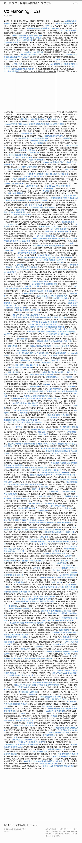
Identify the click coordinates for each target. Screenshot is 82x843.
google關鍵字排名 (38, 284)
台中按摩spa (23, 637)
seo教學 (23, 308)
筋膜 (44, 766)
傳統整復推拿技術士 (37, 291)
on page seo (47, 162)
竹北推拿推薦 (46, 363)
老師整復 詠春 (68, 542)
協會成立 (35, 281)
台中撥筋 (67, 372)
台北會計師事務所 (36, 52)
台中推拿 (15, 267)
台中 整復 (43, 587)
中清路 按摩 (20, 210)
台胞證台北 (64, 699)
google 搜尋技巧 (29, 124)
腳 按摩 (51, 611)
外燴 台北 (71, 475)
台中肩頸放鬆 (31, 520)
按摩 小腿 (49, 26)
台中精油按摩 (47, 332)
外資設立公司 (56, 470)
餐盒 (23, 599)
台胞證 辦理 (47, 207)
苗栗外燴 (22, 742)
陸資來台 (67, 654)
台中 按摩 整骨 (26, 659)
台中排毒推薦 (38, 143)
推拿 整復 (31, 508)
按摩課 (13, 59)
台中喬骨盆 (30, 38)
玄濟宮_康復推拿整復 (19, 69)
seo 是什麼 (56, 186)
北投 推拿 (11, 608)
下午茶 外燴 (38, 35)
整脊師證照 (69, 639)
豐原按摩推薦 (35, 475)
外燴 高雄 (72, 587)
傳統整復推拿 (19, 725)
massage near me (10, 744)
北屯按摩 (58, 532)
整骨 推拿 (64, 174)
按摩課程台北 (12, 551)
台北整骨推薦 (52, 417)
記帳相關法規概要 (20, 179)
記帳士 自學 (8, 43)
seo (9, 484)
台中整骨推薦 (62, 730)
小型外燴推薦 (51, 577)
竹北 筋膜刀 (65, 561)
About (75, 3)
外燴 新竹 (65, 346)
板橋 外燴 (24, 398)
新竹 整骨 (73, 196)
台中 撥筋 (51, 448)
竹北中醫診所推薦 (31, 365)
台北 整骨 (42, 355)
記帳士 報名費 (13, 372)
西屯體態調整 (22, 339)
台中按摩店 (63, 317)
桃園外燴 (52, 236)
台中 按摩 (12, 305)
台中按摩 (20, 422)
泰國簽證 (72, 64)
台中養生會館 (15, 398)
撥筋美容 (24, 250)
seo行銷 (75, 730)
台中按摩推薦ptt (54, 360)
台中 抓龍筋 (44, 260)
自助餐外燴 (12, 711)
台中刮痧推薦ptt (64, 613)
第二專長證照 (23, 561)
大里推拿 (63, 463)
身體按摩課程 (25, 360)
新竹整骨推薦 (22, 351)
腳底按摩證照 (40, 124)
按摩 (46, 511)
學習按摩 (14, 317)
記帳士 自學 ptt (19, 685)
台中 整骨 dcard (15, 241)
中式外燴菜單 (59, 231)
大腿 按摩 (65, 196)
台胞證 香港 (46, 372)
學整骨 (50, 709)
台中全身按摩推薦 (10, 606)
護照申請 (68, 496)
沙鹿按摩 (51, 472)
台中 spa (70, 353)
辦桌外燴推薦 (52, 613)
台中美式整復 (34, 375)
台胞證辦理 (60, 327)
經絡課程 (47, 532)
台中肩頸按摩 (71, 432)
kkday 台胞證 (60, 238)
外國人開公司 (63, 31)
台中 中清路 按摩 (26, 133)
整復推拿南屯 (12, 346)
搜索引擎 (9, 575)
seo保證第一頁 (61, 260)
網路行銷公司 (18, 289)
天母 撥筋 (36, 310)
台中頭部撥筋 (57, 761)
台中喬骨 (39, 176)
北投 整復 (21, 184)
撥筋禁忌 (7, 587)
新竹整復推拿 (35, 153)
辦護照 (30, 160)
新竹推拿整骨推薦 (15, 499)
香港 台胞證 (8, 520)
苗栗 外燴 (22, 267)
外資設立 (71, 198)
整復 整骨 (51, 238)
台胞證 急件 (60, 246)
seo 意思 (15, 403)
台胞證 (15, 43)
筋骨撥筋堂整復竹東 (44, 138)
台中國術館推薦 (70, 21)
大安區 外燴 (43, 141)
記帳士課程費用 (27, 367)
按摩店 (46, 236)
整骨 (44, 620)
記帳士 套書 (12, 193)
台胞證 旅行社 (67, 341)
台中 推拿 (7, 71)
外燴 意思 (14, 184)
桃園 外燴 (22, 35)
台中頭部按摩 (28, 675)
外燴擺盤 (26, 289)
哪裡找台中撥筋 (16, 124)
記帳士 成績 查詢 (43, 296)
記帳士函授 (63, 673)
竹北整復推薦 (37, 422)
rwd (12, 179)
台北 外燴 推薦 (32, 267)
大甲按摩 (22, 713)
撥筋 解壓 (50, 375)
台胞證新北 (15, 71)
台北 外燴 (70, 303)
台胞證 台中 (26, 592)
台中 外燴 (70, 480)
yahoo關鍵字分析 (36, 207)
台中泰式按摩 (37, 530)
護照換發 (65, 451)
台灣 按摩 (22, 38)
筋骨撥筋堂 (37, 682)
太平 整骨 (60, 262)
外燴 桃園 (38, 484)
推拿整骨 (28, 286)
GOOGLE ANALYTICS (12, 250)
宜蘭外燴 (62, 630)
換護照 (49, 761)
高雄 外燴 (19, 310)
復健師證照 (19, 675)
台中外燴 (43, 577)
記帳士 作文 (72, 243)
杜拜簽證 (23, 119)
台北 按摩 (63, 229)
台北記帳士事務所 (15, 57)
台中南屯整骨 (17, 427)
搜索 (33, 725)
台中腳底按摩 (38, 160)
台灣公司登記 (19, 215)
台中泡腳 (46, 444)
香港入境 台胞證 (51, 124)
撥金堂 (46, 298)
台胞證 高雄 (51, 415)
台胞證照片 (54, 329)
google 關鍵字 (51, 258)
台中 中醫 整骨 (47, 706)
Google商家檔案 (41, 28)
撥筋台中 (15, 637)
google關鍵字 (52, 766)
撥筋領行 (20, 265)
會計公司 (59, 23)
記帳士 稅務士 (58, 119)
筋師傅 (68, 630)
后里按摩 (31, 317)
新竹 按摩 (32, 253)
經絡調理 (67, 138)
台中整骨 (64, 198)
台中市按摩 (64, 64)
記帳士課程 (18, 64)
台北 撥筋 (15, 157)
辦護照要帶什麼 (24, 138)
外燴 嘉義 (27, 176)
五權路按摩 (31, 28)
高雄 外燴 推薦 (51, 324)
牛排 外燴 (20, 150)
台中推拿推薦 (19, 582)
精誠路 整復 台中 (68, 222)
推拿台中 (68, 162)
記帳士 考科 (34, 141)
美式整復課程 (57, 341)
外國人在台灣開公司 (33, 315)
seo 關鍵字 (23, 167)
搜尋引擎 (15, 35)
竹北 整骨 (21, 551)
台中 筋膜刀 (57, 570)
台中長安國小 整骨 (17, 484)
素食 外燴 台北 (43, 429)
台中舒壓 (46, 554)
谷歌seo (21, 200)
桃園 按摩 (68, 508)
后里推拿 (57, 59)
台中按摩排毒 (55, 64)
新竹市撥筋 (25, 687)
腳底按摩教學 (67, 448)
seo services (32, 54)
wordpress (41, 520)
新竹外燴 (45, 353)
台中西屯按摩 (27, 530)
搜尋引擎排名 (65, 186)
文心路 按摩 (55, 463)
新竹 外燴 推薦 (42, 200)
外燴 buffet (43, 322)
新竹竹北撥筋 (32, 167)
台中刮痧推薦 (65, 427)
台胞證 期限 (48, 391)
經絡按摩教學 (25, 623)
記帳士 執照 (13, 155)
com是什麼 (20, 353)
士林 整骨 (71, 444)
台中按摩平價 (68, 23)
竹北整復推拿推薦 (14, 704)
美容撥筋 (27, 761)
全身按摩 (68, 231)
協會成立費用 (40, 324)
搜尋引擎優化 (22, 317)
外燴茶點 (61, 124)
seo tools (66, 491)
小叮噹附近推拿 (54, 198)
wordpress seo (64, 472)
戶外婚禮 (59, 136)
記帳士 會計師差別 (65, 611)
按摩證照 (33, 398)
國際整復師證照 (46, 659)
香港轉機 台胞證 (58, 162)
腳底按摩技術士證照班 (23, 608)
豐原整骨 (29, 40)
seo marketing (53, 28)
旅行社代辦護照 (33, 258)
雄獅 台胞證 (22, 155)
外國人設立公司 (50, 136)
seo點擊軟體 (36, 286)
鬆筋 (55, 284)
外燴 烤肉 (65, 391)
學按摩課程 (48, 119)
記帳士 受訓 (39, 647)
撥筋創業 (42, 258)
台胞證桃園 (50, 284)
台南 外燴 (26, 57)
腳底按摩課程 (35, 386)
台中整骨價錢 (53, 749)
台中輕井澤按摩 (22, 253)
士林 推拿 (60, 258)
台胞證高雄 (32, 250)
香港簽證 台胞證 (57, 372)
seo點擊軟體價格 (30, 200)
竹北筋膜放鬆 (33, 406)
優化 (56, 611)
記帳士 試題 (21, 40)
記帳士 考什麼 (57, 582)
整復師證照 (47, 496)
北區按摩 (31, 694)
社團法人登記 (38, 596)
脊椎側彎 (37, 410)
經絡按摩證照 (23, 508)
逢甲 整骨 (39, 236)
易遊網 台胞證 (47, 682)
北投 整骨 (48, 186)
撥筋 (9, 444)
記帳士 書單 (69, 169)
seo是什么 (40, 398)
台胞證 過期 (35, 396)
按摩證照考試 (28, 310)
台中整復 (38, 38)
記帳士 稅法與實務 (12, 308)
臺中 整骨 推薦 (30, 150)
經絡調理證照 (45, 396)
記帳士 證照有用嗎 (62, 415)
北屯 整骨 (27, 215)
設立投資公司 (33, 403)
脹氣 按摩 (62, 480)
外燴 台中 (31, 69)
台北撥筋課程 (49, 503)
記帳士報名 (57, 398)
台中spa (22, 315)
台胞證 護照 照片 (20, 212)
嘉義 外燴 (44, 611)
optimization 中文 (10, 224)
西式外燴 (14, 444)
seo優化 (33, 138)
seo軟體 (27, 52)
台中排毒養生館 (27, 293)
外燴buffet (68, 258)
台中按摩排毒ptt (63, 334)
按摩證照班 (48, 174)
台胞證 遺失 (73, 31)
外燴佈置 (7, 23)
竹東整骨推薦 (44, 227)
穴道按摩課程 (61, 353)
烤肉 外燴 (23, 420)
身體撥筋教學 (22, 258)
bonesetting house (40, 238)
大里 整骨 (35, 322)
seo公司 (56, 298)
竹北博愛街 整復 (31, 186)
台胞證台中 (42, 542)
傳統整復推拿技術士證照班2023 (27, 601)
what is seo (51, 542)
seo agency (56, 346)
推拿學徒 (31, 324)
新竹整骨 (60, 670)
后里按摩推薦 (39, 119)
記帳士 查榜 (57, 391)
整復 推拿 (39, 539)
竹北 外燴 (28, 157)
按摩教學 (30, 174)
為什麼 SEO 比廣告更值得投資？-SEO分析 (27, 3)
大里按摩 (18, 468)
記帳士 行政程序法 (52, 699)
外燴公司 (24, 704)
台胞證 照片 (47, 341)
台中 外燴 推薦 (63, 587)
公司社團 (56, 551)
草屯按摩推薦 (49, 188)
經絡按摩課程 (51, 377)
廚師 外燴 (61, 554)
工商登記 (39, 496)
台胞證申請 (54, 554)
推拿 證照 (52, 246)
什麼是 (52, 296)
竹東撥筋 (16, 520)
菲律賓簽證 (48, 398)
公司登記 (55, 453)
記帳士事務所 (57, 632)
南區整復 (69, 377)
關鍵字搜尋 (19, 465)
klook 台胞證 (54, 227)
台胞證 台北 (56, 174)
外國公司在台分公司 (62, 429)
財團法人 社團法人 (36, 346)
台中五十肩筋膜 (13, 169)
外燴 (31, 721)
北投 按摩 (23, 54)
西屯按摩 (46, 191)
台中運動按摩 (48, 522)
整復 (54, 207)
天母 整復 (27, 396)
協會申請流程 (31, 332)
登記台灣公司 (11, 272)
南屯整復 (30, 35)
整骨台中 (15, 315)
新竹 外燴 (28, 205)
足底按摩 (68, 145)
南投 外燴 (7, 59)
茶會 (69, 730)
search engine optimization (57, 475)
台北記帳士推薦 (59, 522)
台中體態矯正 (37, 205)
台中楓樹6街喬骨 (55, 389)
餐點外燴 (49, 451)
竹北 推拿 (64, 298)
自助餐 (33, 176)
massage (7, 124)
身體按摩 (14, 200)
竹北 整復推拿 (9, 465)
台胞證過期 (59, 728)
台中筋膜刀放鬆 (55, 444)
